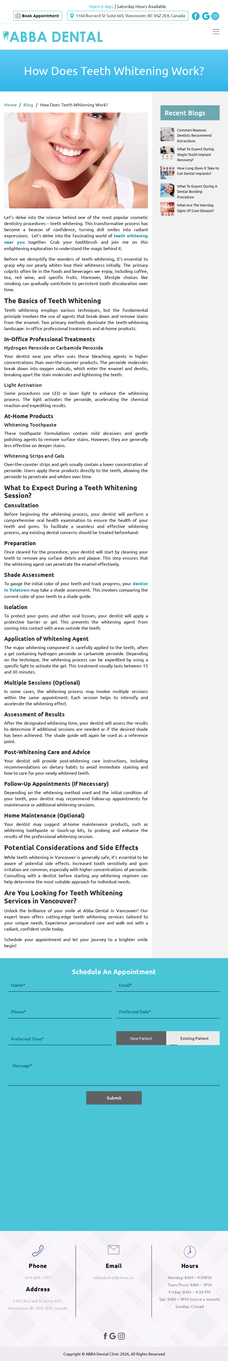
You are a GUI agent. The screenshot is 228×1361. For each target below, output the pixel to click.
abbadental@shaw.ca (114, 1277)
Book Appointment (40, 15)
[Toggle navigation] (216, 31)
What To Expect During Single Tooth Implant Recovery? (195, 154)
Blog (28, 105)
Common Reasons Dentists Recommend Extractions (194, 135)
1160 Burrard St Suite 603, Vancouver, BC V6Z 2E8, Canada (130, 15)
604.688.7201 (38, 1277)
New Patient (141, 1038)
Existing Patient (194, 1038)
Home (10, 105)
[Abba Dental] (53, 36)
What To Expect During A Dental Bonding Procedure (197, 191)
